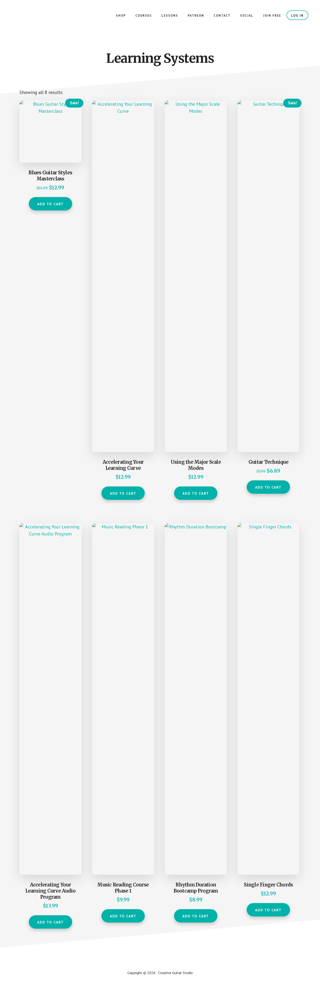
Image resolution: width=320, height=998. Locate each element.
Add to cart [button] (50, 204)
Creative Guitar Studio (47, 18)
